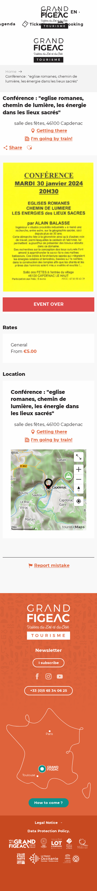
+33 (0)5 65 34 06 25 (48, 690)
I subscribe (49, 662)
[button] (58, 12)
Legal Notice (46, 823)
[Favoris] (44, 12)
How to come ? (48, 802)
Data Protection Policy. (48, 831)
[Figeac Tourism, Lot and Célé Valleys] (54, 21)
